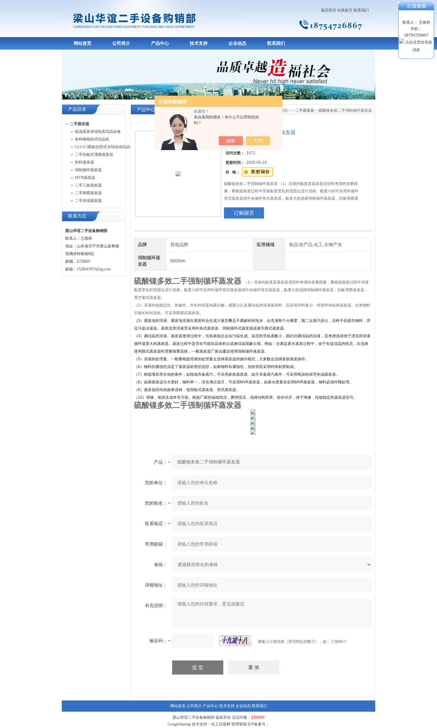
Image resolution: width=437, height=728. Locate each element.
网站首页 (82, 43)
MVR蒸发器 (85, 177)
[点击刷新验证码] (235, 640)
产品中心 (160, 43)
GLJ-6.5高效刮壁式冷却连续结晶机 (104, 147)
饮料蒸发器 (84, 162)
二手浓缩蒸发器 (88, 200)
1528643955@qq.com (94, 269)
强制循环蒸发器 (88, 170)
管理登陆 (239, 724)
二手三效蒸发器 (88, 185)
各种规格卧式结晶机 (92, 139)
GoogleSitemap (179, 724)
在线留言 (345, 10)
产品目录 (77, 109)
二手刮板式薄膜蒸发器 (94, 154)
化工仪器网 (220, 724)
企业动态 (237, 43)
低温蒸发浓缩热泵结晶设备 (98, 131)
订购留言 (244, 213)
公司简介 (121, 43)
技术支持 (199, 43)
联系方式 (77, 216)
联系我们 (361, 10)
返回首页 (328, 10)
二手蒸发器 (304, 110)
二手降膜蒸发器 (88, 193)
